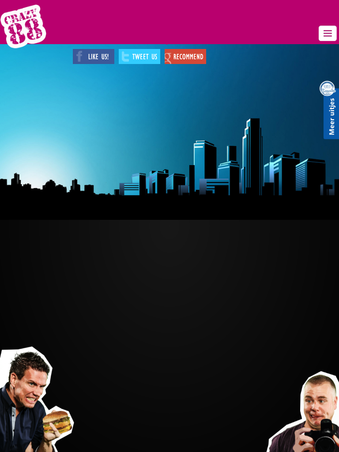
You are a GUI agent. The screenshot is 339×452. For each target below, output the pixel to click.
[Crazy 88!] (23, 26)
